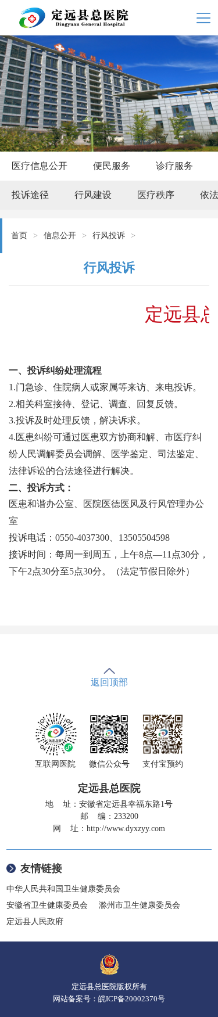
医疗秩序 (155, 195)
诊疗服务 (174, 166)
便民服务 (111, 166)
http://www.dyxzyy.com (126, 828)
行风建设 (93, 195)
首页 (19, 235)
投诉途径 (30, 195)
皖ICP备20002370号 (131, 998)
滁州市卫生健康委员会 (139, 905)
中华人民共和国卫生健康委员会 (63, 889)
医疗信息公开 (39, 166)
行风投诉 (108, 235)
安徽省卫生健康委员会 (47, 905)
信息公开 (60, 235)
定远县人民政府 (34, 921)
